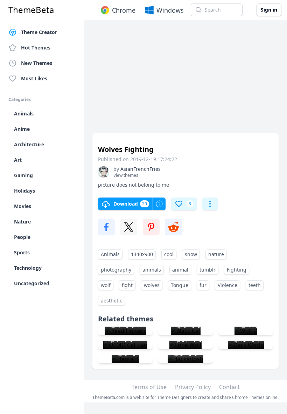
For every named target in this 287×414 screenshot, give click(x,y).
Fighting (236, 269)
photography (116, 269)
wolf (106, 285)
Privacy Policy (193, 387)
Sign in (269, 9)
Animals (110, 254)
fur (203, 285)
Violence (227, 285)
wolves (152, 285)
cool (169, 254)
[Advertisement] (185, 80)
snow (191, 254)
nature (216, 254)
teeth (254, 285)
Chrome (123, 10)
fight (127, 285)
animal (180, 269)
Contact (229, 387)
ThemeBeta (31, 9)
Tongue (179, 285)
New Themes (36, 63)
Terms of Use (149, 387)
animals (151, 269)
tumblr (208, 269)
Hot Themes (35, 47)
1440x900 (142, 254)
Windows (170, 10)
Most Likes (34, 78)
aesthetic (111, 300)
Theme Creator (39, 32)
